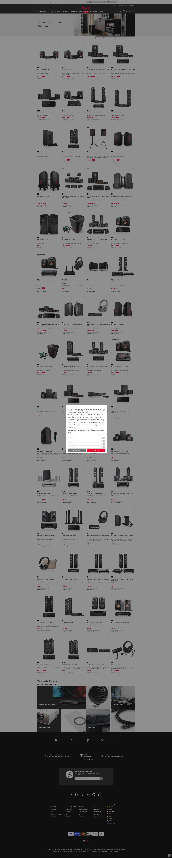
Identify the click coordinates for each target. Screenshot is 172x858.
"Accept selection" (71, 427)
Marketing (70, 441)
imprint (69, 432)
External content (71, 447)
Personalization (71, 444)
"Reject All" (80, 417)
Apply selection (77, 450)
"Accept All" (81, 422)
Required (70, 434)
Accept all (96, 450)
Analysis (70, 437)
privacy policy (97, 430)
